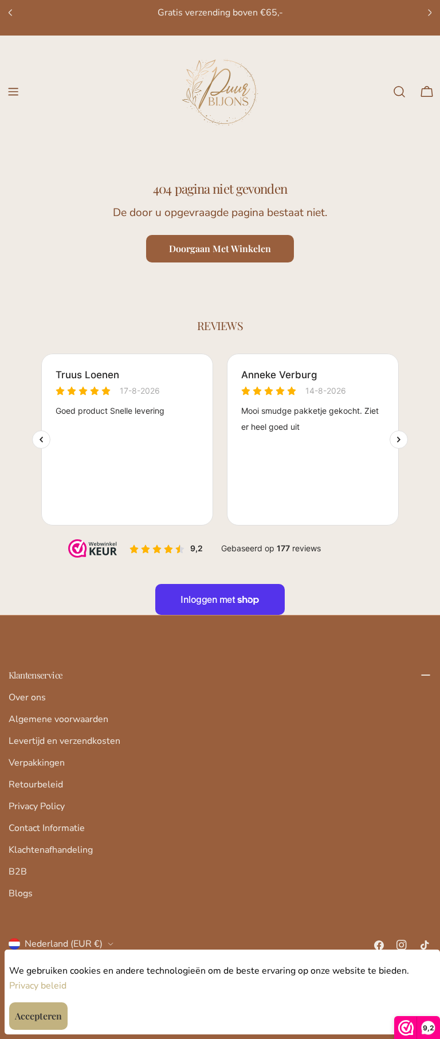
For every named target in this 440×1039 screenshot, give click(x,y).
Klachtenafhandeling (51, 850)
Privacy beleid (37, 985)
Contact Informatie (47, 828)
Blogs (21, 893)
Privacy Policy (37, 806)
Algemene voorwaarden (58, 719)
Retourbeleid (36, 784)
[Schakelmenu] (13, 91)
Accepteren (38, 1016)
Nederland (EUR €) (64, 944)
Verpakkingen (37, 762)
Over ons (27, 697)
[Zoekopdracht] (399, 91)
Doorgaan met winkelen (220, 248)
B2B (18, 871)
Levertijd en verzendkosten (64, 741)
